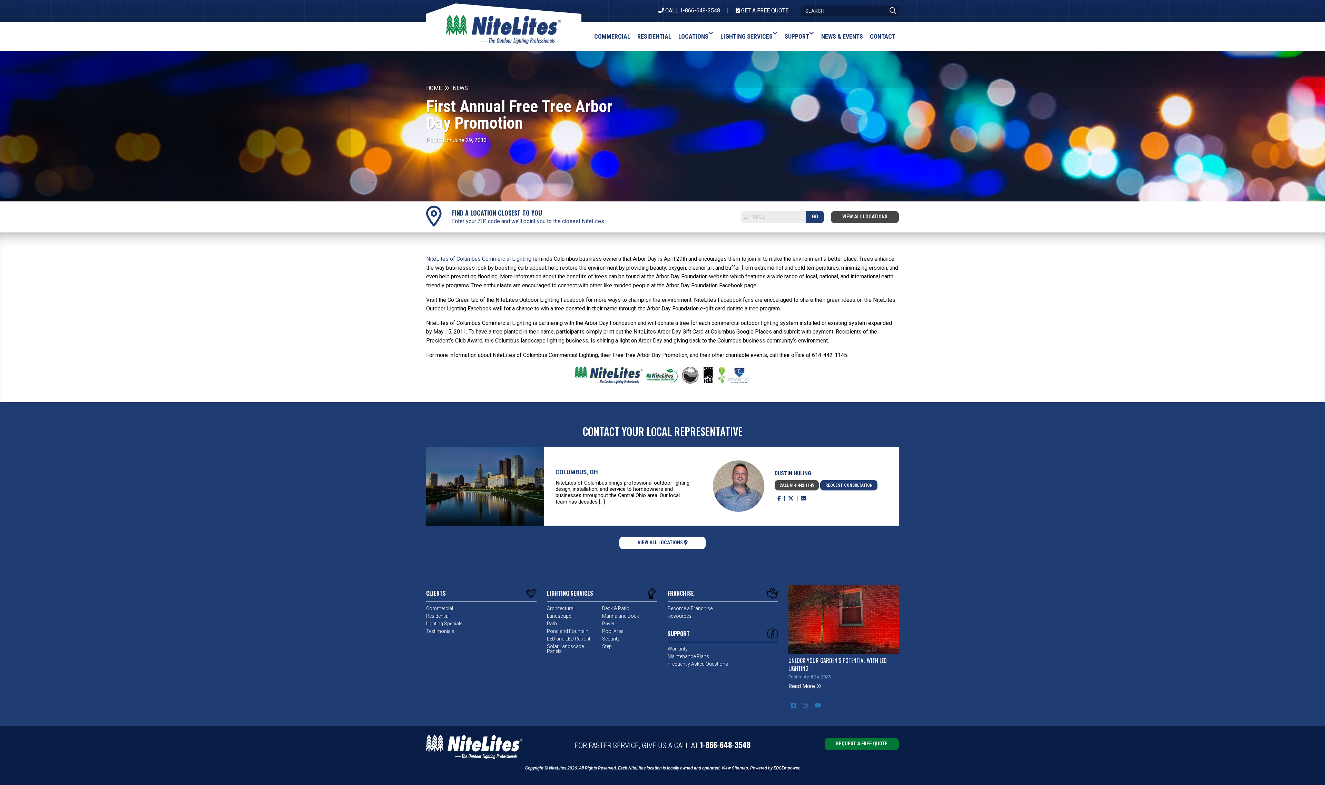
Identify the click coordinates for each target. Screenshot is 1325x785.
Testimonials (440, 631)
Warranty (678, 649)
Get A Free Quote (764, 10)
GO (815, 217)
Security (611, 639)
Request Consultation (849, 485)
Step (607, 646)
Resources (679, 616)
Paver (608, 623)
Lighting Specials (444, 623)
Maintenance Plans (688, 656)
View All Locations (864, 217)
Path (552, 623)
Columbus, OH (577, 472)
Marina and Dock (620, 616)
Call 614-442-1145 (796, 485)
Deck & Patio (615, 608)
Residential (438, 616)
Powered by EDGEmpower (774, 768)
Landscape (559, 616)
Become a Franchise (690, 608)
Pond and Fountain (567, 631)
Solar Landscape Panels (565, 649)
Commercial (439, 608)
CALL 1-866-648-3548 (692, 10)
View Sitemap (735, 768)
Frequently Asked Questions (698, 664)
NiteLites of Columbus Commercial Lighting (478, 259)
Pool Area (613, 631)
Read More (802, 686)
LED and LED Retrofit (568, 639)
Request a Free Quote (861, 744)
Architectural (561, 608)
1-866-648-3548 (725, 744)
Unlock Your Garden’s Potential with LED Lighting (837, 664)
